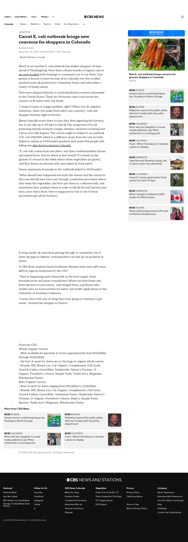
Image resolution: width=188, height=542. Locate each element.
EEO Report (101, 504)
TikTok (37, 504)
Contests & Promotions (76, 500)
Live (34, 16)
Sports (47, 24)
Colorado (8, 24)
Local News (21, 17)
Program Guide (72, 496)
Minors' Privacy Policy (136, 508)
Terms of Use (132, 504)
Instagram (38, 500)
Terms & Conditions (74, 508)
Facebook (38, 496)
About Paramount (165, 492)
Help (159, 504)
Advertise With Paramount (169, 496)
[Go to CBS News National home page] (94, 16)
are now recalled (29, 74)
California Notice (134, 496)
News (23, 24)
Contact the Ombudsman (169, 512)
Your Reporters (71, 24)
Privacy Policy (133, 492)
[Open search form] (182, 17)
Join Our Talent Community (170, 500)
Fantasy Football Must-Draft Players (16, 505)
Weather (35, 24)
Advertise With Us (73, 504)
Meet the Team (72, 492)
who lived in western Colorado (51, 145)
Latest (7, 17)
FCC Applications (104, 500)
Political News (10, 492)
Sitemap (69, 512)
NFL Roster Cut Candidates (16, 500)
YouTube (38, 492)
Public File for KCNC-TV (107, 492)
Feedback (162, 508)
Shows (44, 17)
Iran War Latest (10, 496)
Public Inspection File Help (108, 496)
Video (57, 24)
